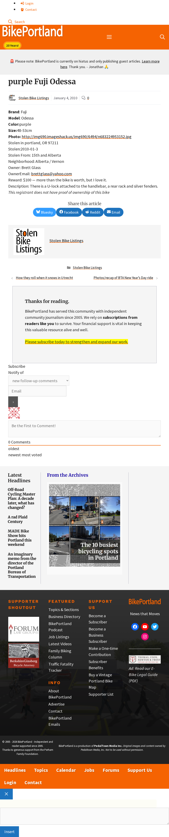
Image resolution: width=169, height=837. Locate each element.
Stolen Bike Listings (34, 98)
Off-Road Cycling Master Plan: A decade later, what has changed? (21, 498)
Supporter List (101, 694)
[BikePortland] (32, 32)
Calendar (66, 770)
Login (29, 3)
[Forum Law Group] (23, 640)
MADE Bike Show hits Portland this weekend (20, 538)
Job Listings (58, 636)
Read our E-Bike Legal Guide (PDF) (143, 674)
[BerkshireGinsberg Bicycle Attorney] (23, 666)
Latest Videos (60, 643)
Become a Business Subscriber (98, 635)
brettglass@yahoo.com (51, 173)
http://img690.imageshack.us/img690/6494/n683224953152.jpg (76, 136)
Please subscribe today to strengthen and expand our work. (76, 341)
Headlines (15, 770)
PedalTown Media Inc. (108, 746)
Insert (9, 831)
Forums (111, 770)
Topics (41, 770)
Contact (31, 9)
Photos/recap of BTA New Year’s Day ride (123, 277)
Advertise (56, 704)
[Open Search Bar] (16, 21)
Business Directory (64, 616)
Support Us (140, 770)
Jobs (89, 770)
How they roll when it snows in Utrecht (44, 277)
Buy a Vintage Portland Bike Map (101, 681)
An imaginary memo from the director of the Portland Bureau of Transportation (22, 565)
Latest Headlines (19, 477)
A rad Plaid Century (17, 519)
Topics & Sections (63, 609)
